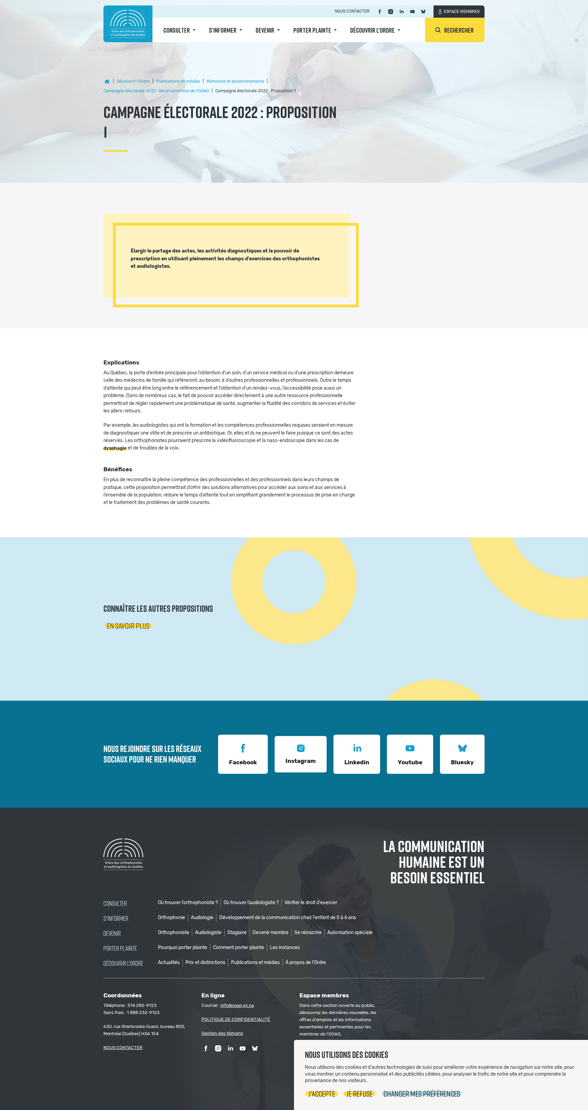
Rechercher (459, 30)
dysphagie (115, 448)
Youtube (410, 762)
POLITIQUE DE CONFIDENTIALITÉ (235, 1019)
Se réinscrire (308, 932)
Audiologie (202, 917)
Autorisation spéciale (350, 932)
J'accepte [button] (321, 1093)
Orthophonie (171, 917)
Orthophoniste (173, 932)
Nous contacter (352, 11)
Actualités (169, 962)
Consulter (176, 30)
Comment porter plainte (238, 947)
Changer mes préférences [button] (421, 1093)
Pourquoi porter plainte (182, 947)
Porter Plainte (312, 30)
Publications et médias (255, 962)
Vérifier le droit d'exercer (310, 902)
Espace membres (461, 11)
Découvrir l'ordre (372, 30)
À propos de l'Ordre (305, 962)
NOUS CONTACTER (123, 1047)
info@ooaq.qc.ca (237, 1005)
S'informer (222, 30)
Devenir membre (270, 932)
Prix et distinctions (205, 962)
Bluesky (462, 762)
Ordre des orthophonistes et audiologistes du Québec (127, 23)
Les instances (285, 947)
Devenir (265, 30)
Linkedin (356, 762)
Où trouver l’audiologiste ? (251, 902)
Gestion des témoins (222, 1033)
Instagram (300, 760)
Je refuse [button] (359, 1093)
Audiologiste (208, 932)
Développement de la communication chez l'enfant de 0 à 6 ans (287, 917)
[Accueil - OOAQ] (106, 81)
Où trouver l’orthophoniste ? (188, 902)
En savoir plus (128, 626)
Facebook (243, 762)
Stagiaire (237, 932)
